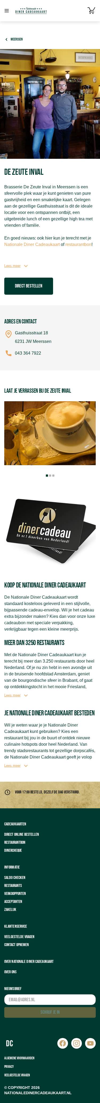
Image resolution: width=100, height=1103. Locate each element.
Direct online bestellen (21, 834)
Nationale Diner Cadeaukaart (32, 244)
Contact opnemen (16, 944)
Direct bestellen (28, 286)
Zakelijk (10, 909)
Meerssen (17, 39)
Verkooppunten (15, 893)
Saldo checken (14, 877)
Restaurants (13, 885)
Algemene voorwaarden (19, 1058)
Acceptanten (13, 901)
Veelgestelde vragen (19, 936)
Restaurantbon (14, 842)
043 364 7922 (28, 353)
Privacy (9, 1066)
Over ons (10, 972)
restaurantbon (78, 244)
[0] (91, 10)
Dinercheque (13, 850)
